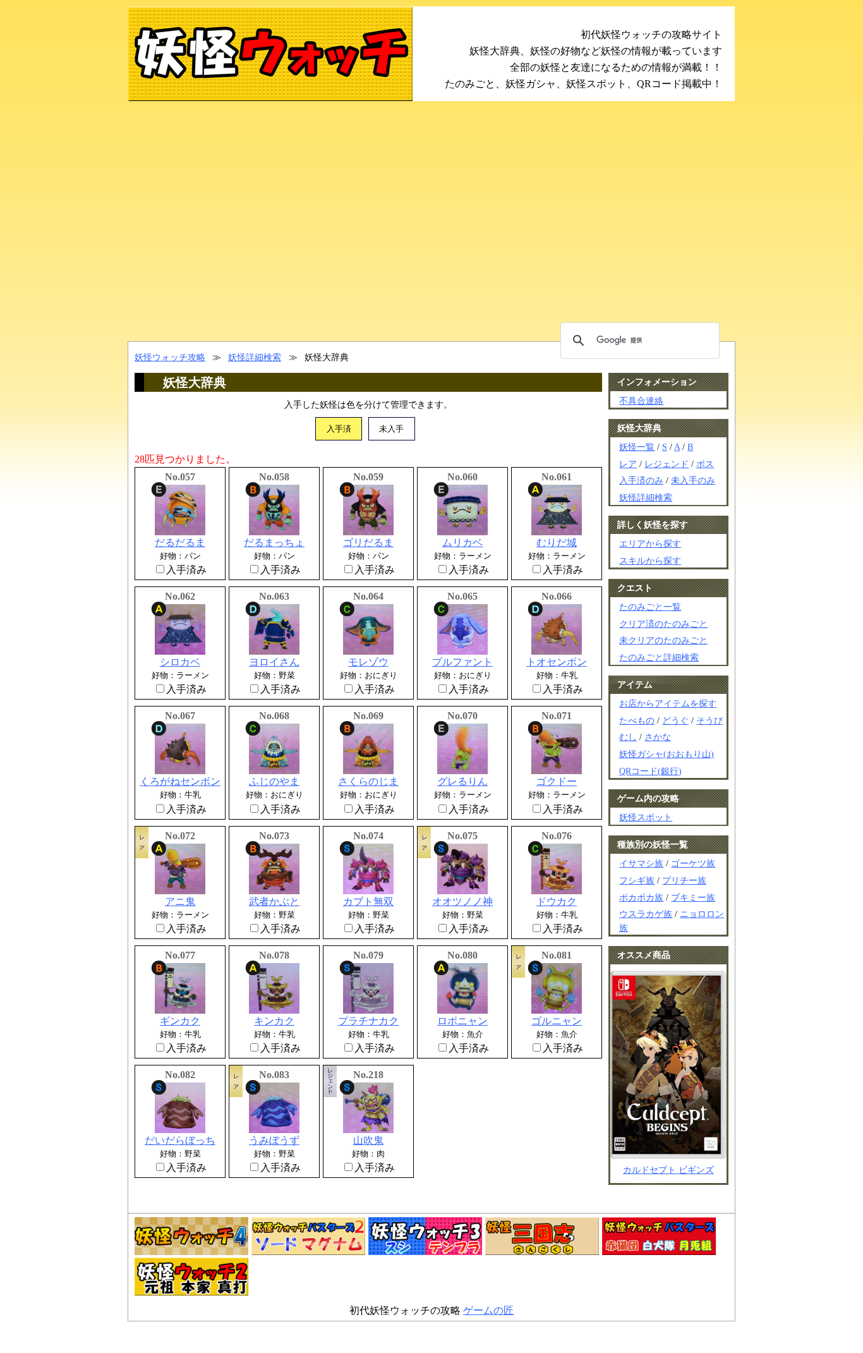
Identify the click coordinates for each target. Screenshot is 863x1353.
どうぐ (675, 720)
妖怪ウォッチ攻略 (170, 357)
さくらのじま (368, 781)
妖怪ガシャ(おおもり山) (666, 754)
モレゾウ (368, 662)
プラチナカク (368, 1021)
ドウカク (556, 901)
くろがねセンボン (180, 781)
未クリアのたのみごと (663, 640)
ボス (705, 464)
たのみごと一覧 (650, 607)
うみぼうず (274, 1140)
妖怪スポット (645, 817)
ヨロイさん (274, 662)
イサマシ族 (641, 863)
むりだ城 (556, 542)
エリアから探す (650, 543)
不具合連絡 (641, 401)
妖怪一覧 (637, 447)
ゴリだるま (368, 542)
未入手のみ (693, 480)
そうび (709, 720)
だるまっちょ (274, 542)
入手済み (186, 569)
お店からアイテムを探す (667, 703)
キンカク (274, 1021)
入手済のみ (641, 480)
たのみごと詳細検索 (659, 657)
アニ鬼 (180, 901)
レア (628, 464)
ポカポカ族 (641, 897)
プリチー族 (684, 880)
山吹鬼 (368, 1140)
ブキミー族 (693, 897)
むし (628, 737)
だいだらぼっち (180, 1140)
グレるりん (462, 781)
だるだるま (180, 542)
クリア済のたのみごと (663, 624)
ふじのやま (274, 781)
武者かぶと (274, 901)
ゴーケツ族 (693, 863)
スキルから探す (650, 560)
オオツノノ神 (462, 901)
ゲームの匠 (488, 1310)
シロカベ (180, 662)
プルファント (462, 662)
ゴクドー (556, 781)
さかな (657, 737)
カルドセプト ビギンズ (668, 1170)
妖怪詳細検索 (254, 357)
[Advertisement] (431, 221)
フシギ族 (637, 880)
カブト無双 (368, 901)
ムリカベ (462, 542)
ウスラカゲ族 (645, 914)
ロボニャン (462, 1021)
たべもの (637, 720)
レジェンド (666, 464)
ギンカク (180, 1021)
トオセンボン (556, 662)
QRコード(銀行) (650, 771)
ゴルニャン (556, 1021)
